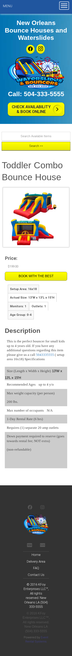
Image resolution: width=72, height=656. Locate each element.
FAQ (36, 568)
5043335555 (45, 355)
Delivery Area (36, 561)
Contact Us (36, 575)
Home (36, 555)
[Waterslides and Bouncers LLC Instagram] (40, 49)
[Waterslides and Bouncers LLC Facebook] (30, 49)
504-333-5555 (44, 94)
